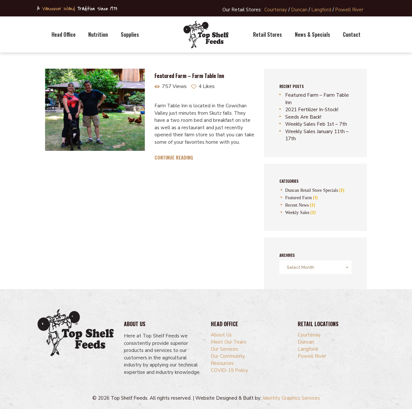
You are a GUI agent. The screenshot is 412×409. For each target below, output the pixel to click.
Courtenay (275, 9)
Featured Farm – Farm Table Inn (189, 76)
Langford (321, 9)
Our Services (224, 349)
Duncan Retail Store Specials (311, 190)
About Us (221, 335)
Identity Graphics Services (291, 398)
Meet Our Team (228, 342)
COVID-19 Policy (229, 370)
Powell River (349, 9)
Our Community (228, 356)
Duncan (299, 9)
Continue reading (173, 157)
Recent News (297, 205)
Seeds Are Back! (303, 117)
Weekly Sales (297, 212)
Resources (222, 363)
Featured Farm (298, 197)
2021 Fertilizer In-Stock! (311, 109)
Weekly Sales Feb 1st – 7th (316, 124)
